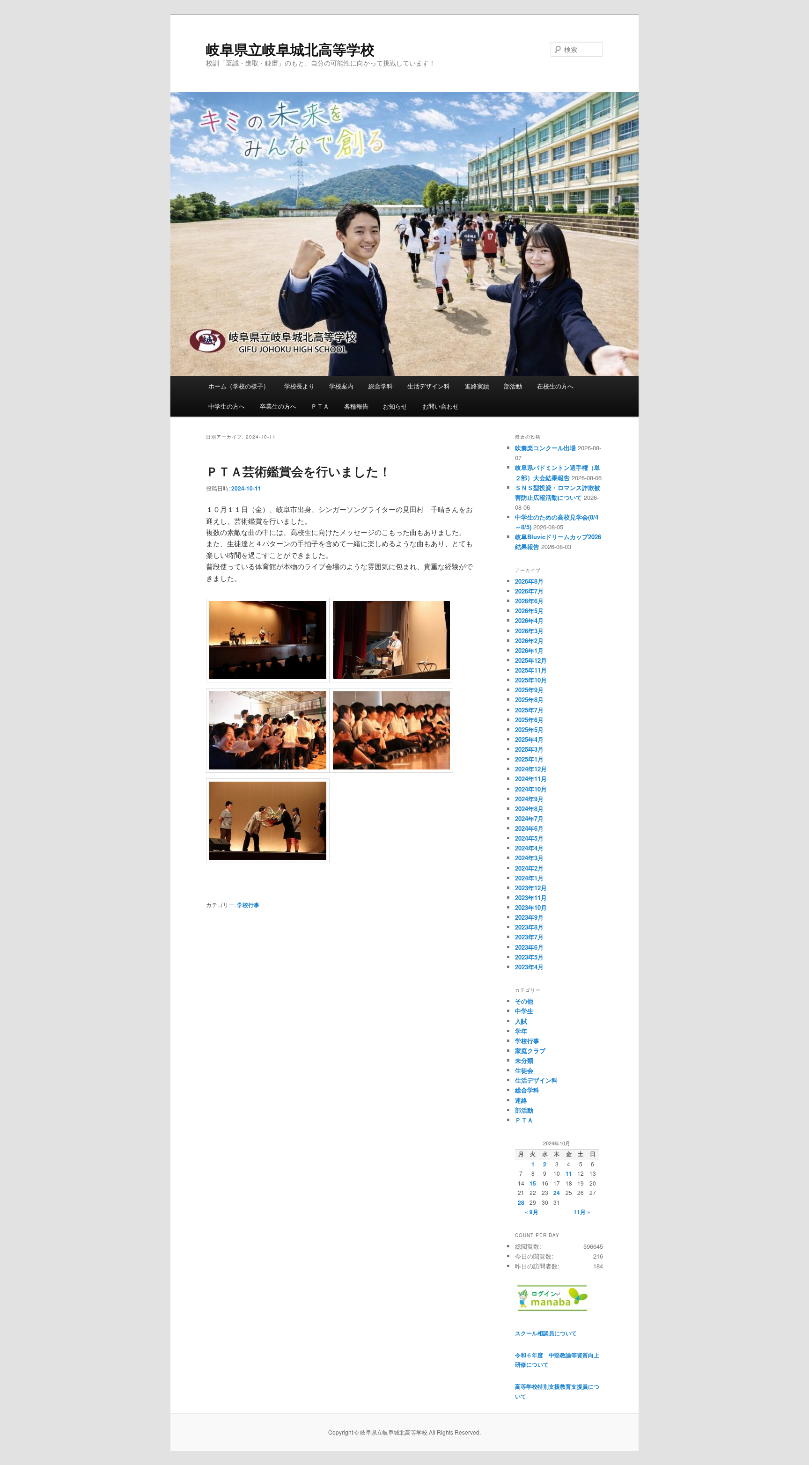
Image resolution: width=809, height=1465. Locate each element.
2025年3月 (529, 749)
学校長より (299, 385)
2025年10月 (531, 679)
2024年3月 (529, 857)
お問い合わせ (440, 406)
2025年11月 (531, 670)
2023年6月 (529, 947)
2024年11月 (531, 778)
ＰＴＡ (320, 406)
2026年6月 (529, 600)
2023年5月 (529, 956)
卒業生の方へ (278, 406)
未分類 (524, 1060)
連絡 (521, 1100)
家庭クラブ (530, 1050)
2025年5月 (529, 729)
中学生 (524, 1010)
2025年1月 (529, 758)
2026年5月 (529, 610)
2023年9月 (529, 917)
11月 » (582, 1212)
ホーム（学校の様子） (238, 385)
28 (521, 1202)
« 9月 (531, 1212)
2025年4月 (529, 739)
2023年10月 (531, 907)
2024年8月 (529, 808)
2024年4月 (529, 847)
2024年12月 (531, 768)
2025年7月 (529, 709)
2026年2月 (529, 640)
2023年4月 (529, 966)
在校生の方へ (555, 385)
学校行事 (248, 905)
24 (556, 1192)
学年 (521, 1030)
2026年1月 (529, 650)
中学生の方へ (226, 406)
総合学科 (380, 385)
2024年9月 (529, 798)
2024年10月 (531, 788)
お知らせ (395, 406)
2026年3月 (529, 630)
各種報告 (356, 406)
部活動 (513, 385)
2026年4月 (529, 620)
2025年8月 (529, 699)
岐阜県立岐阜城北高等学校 (290, 49)
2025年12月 (531, 660)
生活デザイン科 (428, 385)
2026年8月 (529, 581)
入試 (521, 1021)
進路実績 (477, 385)
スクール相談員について (546, 1333)
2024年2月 (529, 868)
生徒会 (524, 1070)
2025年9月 (529, 689)
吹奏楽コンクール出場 (545, 447)
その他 (524, 1000)
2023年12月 (531, 887)
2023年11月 (531, 897)
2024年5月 (529, 838)
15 (533, 1183)
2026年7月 (529, 590)
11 (569, 1173)
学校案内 (341, 385)
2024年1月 (529, 877)
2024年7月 (529, 818)
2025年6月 (529, 719)
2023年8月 (529, 927)
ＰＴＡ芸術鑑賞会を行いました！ (298, 471)
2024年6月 (529, 828)
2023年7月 (529, 936)
